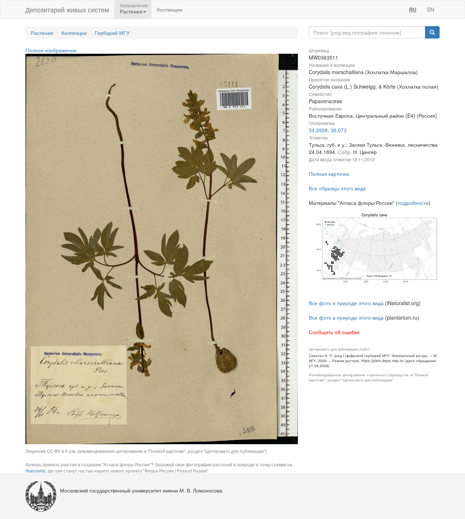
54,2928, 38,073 (328, 130)
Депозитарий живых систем (67, 9)
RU (412, 9)
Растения (42, 32)
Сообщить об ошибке (334, 332)
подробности (413, 202)
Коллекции (169, 9)
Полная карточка (329, 173)
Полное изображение (51, 50)
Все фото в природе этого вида (346, 303)
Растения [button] (131, 11)
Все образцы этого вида (337, 188)
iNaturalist (35, 470)
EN (430, 9)
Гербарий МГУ (112, 32)
